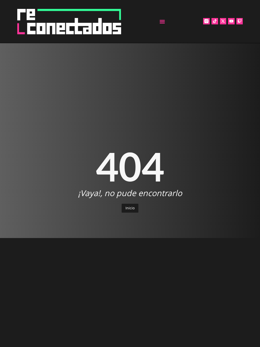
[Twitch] (239, 21)
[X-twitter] (223, 21)
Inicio (130, 208)
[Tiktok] (215, 21)
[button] (162, 21)
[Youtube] (231, 21)
